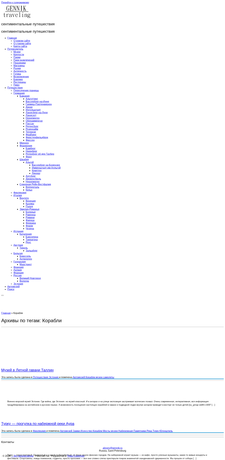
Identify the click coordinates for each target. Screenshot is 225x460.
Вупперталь (32, 187)
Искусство (87, 431)
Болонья (31, 212)
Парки (17, 57)
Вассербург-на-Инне (37, 101)
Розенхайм (32, 129)
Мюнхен (24, 143)
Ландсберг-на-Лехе (37, 112)
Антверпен (26, 259)
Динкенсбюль (33, 179)
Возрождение (21, 76)
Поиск (10, 289)
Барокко (18, 79)
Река (150, 431)
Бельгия (18, 253)
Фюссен (30, 140)
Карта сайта (20, 46)
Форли (29, 225)
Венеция (31, 201)
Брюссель (25, 256)
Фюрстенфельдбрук (37, 137)
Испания (18, 231)
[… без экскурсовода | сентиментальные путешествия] (16, 17)
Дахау (29, 107)
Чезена (30, 228)
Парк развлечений (23, 60)
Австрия (18, 245)
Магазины (19, 65)
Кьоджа (30, 203)
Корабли (91, 377)
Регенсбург (32, 126)
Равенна (31, 214)
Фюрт (29, 156)
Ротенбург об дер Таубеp (40, 154)
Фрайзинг (31, 134)
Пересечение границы (26, 90)
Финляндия (19, 192)
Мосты (107, 431)
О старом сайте (22, 43)
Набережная (125, 431)
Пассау (30, 123)
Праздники (19, 63)
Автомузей (13, 286)
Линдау (36, 173)
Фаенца (30, 220)
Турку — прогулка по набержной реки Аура (37, 423)
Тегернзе (31, 132)
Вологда (24, 281)
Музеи (17, 51)
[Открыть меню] (2, 295)
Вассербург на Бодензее (46, 165)
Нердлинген (32, 118)
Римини (30, 217)
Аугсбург (31, 176)
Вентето (24, 198)
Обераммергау (34, 121)
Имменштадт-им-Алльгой (46, 167)
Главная (12, 38)
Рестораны (19, 82)
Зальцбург (32, 250)
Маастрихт (26, 264)
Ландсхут (31, 115)
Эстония (18, 283)
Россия (17, 275)
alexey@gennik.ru (112, 448)
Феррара (31, 223)
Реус (28, 242)
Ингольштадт (33, 109)
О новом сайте (21, 40)
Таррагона (32, 239)
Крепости (18, 54)
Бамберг (31, 148)
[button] (51, 356)
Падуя (29, 206)
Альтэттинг (32, 98)
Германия (19, 93)
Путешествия (15, 87)
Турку (156, 431)
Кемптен (36, 170)
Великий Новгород (30, 278)
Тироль (24, 248)
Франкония (26, 145)
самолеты (108, 377)
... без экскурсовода (22, 456)
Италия (17, 195)
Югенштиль (166, 431)
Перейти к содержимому (15, 2)
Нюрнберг (31, 151)
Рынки (17, 68)
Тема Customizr (75, 456)
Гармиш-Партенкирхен (39, 104)
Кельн (29, 190)
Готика (17, 74)
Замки (77, 431)
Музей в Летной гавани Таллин (27, 370)
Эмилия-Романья (29, 209)
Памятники (140, 431)
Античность (19, 71)
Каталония (26, 234)
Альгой (30, 162)
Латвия (17, 270)
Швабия (24, 159)
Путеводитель (15, 49)
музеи (99, 377)
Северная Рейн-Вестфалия (35, 184)
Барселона (32, 237)
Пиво (16, 85)
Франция (18, 267)
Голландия (19, 261)
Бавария (25, 96)
